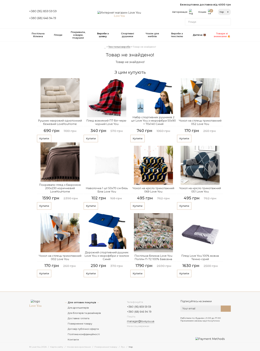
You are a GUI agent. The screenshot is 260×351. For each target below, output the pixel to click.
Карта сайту (56, 347)
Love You (35, 305)
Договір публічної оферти (83, 328)
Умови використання (79, 347)
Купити (44, 138)
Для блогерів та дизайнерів (84, 313)
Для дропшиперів (78, 307)
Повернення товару (80, 323)
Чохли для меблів (152, 35)
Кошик (205, 11)
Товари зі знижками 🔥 (222, 35)
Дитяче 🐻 (199, 34)
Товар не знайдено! (144, 46)
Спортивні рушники (127, 35)
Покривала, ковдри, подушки (78, 35)
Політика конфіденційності (84, 334)
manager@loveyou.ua (140, 321)
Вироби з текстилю (177, 35)
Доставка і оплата (78, 318)
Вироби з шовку (103, 35)
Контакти (73, 339)
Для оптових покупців (82, 302)
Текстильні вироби (119, 46)
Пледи (58, 34)
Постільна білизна (38, 35)
